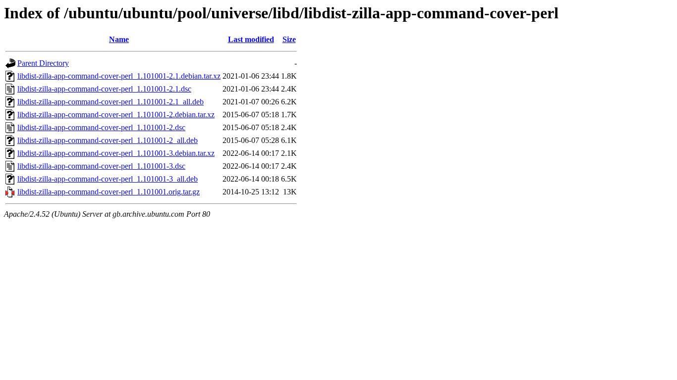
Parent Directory (43, 63)
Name (119, 39)
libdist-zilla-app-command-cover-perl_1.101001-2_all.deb (107, 140)
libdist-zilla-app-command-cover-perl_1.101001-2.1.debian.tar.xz (119, 76)
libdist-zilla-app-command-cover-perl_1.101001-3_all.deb (107, 179)
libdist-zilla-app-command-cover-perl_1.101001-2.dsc (101, 127)
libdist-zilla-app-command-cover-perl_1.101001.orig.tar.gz (108, 192)
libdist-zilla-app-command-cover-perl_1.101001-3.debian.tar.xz (116, 153)
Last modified (251, 39)
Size (289, 39)
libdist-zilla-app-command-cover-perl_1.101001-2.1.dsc (104, 89)
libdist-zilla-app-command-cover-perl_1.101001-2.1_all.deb (110, 101)
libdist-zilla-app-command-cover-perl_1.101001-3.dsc (101, 166)
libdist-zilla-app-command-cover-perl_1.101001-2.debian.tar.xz (116, 114)
